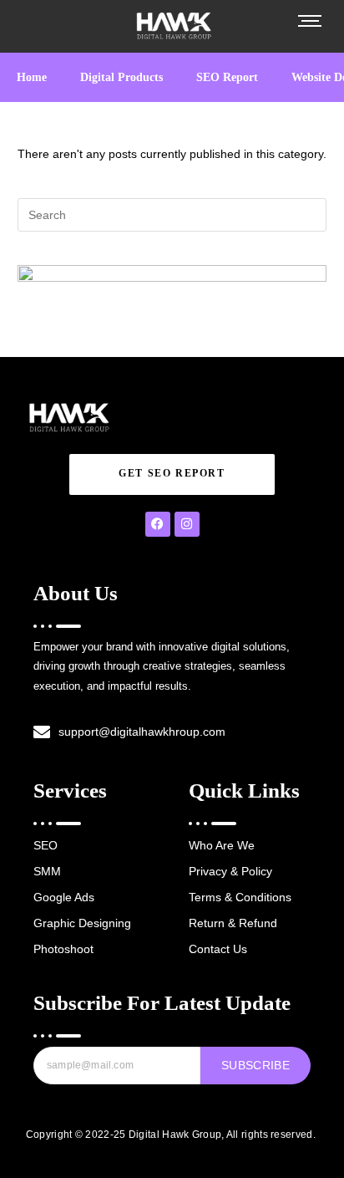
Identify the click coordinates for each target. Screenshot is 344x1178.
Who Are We (222, 845)
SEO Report (227, 77)
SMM (47, 871)
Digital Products (121, 77)
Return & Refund (233, 923)
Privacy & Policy (230, 871)
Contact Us (218, 949)
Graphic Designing (82, 923)
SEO (45, 845)
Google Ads (63, 897)
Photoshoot (63, 949)
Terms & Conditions (240, 897)
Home (32, 77)
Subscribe (255, 1065)
